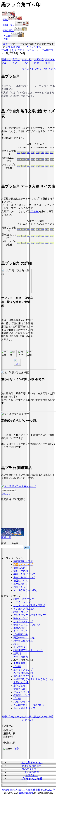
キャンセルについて (24, 577)
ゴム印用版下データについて (29, 705)
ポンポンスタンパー (24, 676)
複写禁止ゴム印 (21, 695)
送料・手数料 (20, 571)
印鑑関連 (30, 789)
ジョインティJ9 (21, 692)
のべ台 (17, 644)
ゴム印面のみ (20, 634)
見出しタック (20, 631)
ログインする (33, 47)
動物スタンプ (20, 618)
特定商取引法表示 (23, 561)
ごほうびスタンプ (23, 621)
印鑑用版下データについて (28, 650)
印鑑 (4, 789)
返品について (20, 583)
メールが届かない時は (25, 590)
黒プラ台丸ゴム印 (23, 673)
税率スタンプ (20, 612)
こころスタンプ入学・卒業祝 (29, 605)
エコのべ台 (19, 628)
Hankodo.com (26, 792)
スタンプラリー (21, 701)
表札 (37, 789)
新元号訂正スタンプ (24, 708)
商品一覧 (6, 537)
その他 (44, 789)
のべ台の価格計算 (23, 640)
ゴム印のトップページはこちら (39, 69)
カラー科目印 (20, 657)
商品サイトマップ (31, 769)
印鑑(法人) (12, 789)
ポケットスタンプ (23, 669)
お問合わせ (19, 587)
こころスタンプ (21, 602)
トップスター (20, 647)
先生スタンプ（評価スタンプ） (30, 615)
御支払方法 (19, 567)
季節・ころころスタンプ (26, 624)
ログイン (7, 44)
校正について (20, 580)
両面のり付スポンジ (24, 637)
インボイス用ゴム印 (24, 608)
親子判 (17, 653)
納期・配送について (24, 574)
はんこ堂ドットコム (23, 50)
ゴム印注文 (47, 50)
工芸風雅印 (19, 663)
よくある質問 (31, 772)
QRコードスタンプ (23, 599)
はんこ (22, 789)
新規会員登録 (13, 47)
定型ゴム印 (19, 685)
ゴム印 (17, 666)
